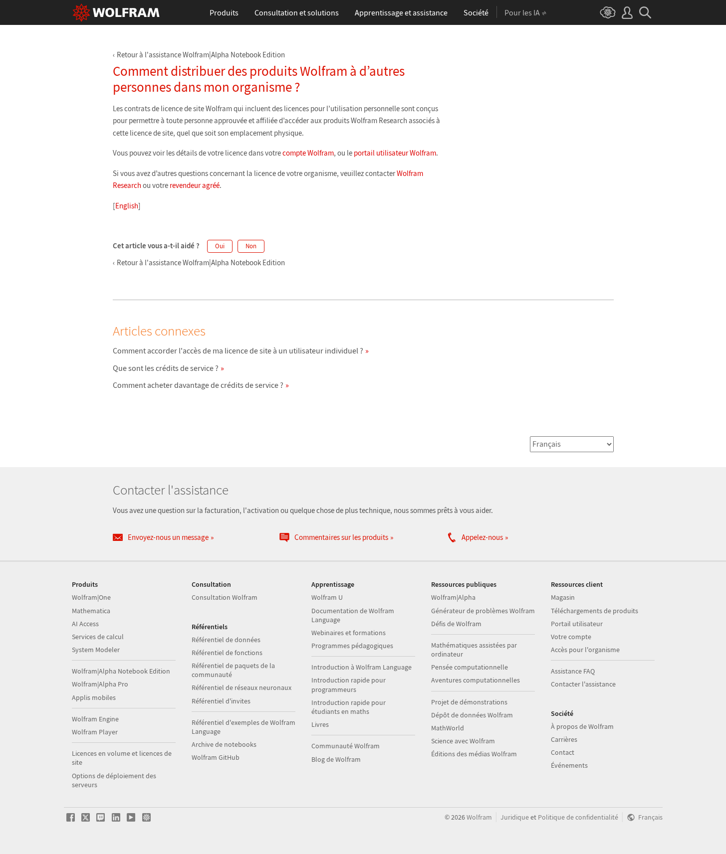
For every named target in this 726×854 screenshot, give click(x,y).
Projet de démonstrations (469, 701)
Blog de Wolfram (336, 759)
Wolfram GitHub (216, 757)
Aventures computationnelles (475, 680)
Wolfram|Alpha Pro (100, 684)
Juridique (514, 817)
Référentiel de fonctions (227, 652)
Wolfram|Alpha (453, 597)
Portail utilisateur (577, 623)
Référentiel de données (226, 639)
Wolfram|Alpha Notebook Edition (121, 671)
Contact (562, 752)
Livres (320, 724)
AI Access (85, 623)
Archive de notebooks (224, 744)
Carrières (564, 739)
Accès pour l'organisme (585, 649)
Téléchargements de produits (594, 610)
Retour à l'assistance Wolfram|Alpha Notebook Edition (201, 54)
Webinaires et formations (348, 632)
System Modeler (96, 649)
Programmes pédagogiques (352, 645)
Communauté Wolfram (345, 745)
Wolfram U (327, 597)
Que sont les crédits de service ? (166, 368)
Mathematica (91, 610)
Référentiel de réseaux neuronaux (241, 687)
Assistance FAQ (573, 671)
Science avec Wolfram (463, 740)
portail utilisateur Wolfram (395, 153)
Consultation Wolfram (224, 597)
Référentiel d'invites (221, 700)
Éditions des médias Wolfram (474, 753)
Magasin (563, 597)
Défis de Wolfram (456, 623)
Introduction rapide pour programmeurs (348, 684)
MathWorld (447, 727)
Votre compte (571, 636)
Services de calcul (98, 636)
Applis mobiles (94, 697)
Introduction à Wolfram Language (361, 667)
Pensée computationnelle (469, 667)
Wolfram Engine (95, 718)
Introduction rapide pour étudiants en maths (348, 707)
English (126, 205)
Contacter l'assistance (583, 684)
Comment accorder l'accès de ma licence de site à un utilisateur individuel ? (238, 350)
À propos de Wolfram (582, 726)
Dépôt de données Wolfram (472, 714)
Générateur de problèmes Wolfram (483, 610)
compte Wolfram (308, 153)
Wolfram (479, 817)
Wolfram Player (95, 731)
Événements (569, 765)
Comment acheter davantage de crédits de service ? (198, 385)
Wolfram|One (91, 597)
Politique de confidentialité (578, 817)
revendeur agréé (195, 185)
